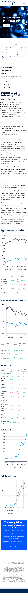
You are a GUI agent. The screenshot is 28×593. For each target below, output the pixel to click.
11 (17, 52)
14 (2, 54)
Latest (7, 25)
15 (6, 54)
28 (2, 58)
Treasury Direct (14, 522)
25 (17, 56)
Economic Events (6, 70)
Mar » (15, 60)
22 (6, 56)
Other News (4, 73)
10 (14, 52)
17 (14, 54)
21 (2, 56)
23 (10, 56)
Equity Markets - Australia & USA (11, 76)
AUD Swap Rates (6, 87)
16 (10, 54)
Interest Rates (5, 82)
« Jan (12, 60)
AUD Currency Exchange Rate (10, 79)
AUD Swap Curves (6, 85)
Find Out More (14, 547)
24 (14, 56)
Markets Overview (6, 67)
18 (17, 54)
